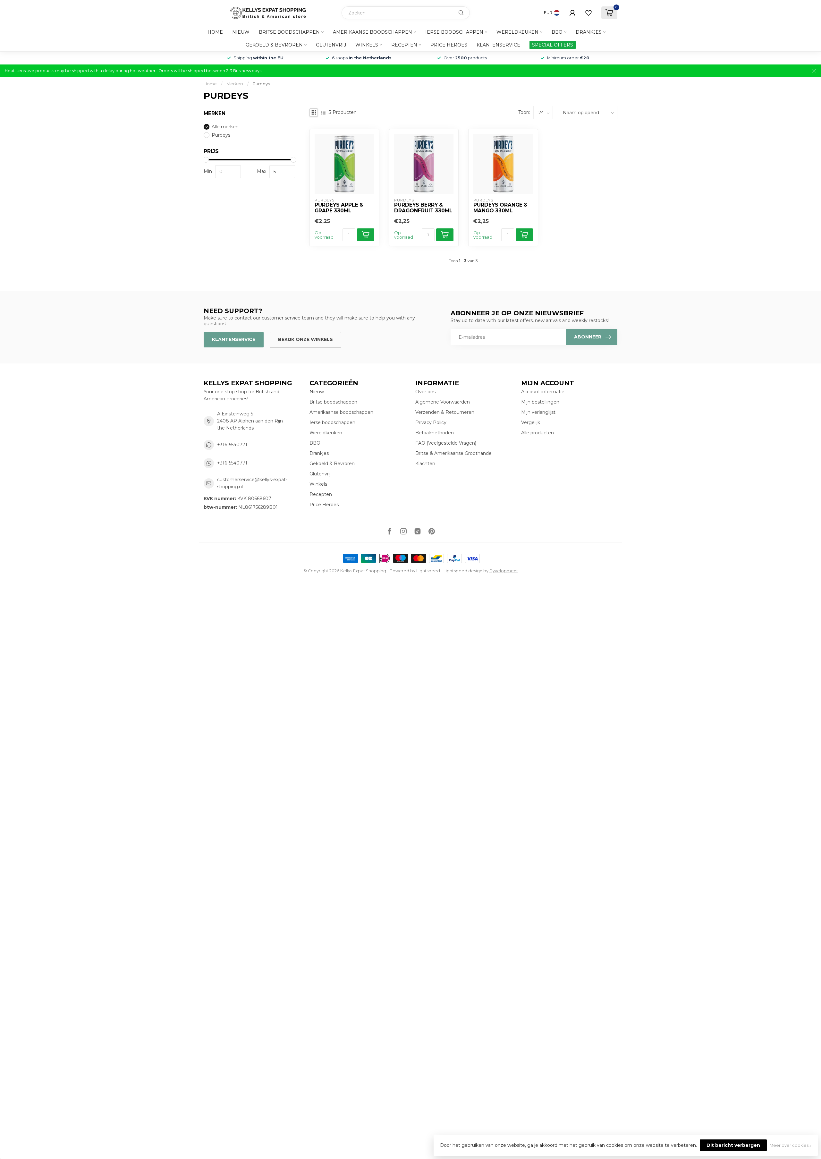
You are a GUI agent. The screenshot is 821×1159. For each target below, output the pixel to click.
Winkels (366, 45)
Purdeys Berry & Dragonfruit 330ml (423, 208)
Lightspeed (428, 570)
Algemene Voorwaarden (442, 402)
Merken (234, 83)
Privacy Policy (430, 422)
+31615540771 (232, 444)
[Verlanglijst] (588, 12)
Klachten (425, 463)
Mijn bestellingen (540, 402)
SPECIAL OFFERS (552, 45)
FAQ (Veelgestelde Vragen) (445, 443)
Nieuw (241, 32)
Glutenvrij (331, 45)
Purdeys (261, 83)
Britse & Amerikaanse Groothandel (454, 453)
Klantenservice (498, 45)
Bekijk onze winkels (305, 339)
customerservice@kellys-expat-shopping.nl (252, 483)
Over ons (425, 392)
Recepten (404, 45)
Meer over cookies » (790, 1145)
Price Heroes (448, 45)
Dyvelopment (503, 570)
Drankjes (589, 32)
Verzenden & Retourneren (444, 412)
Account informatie (542, 392)
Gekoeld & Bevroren (274, 45)
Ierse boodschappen (454, 32)
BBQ (557, 32)
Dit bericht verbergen (733, 1145)
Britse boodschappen (289, 32)
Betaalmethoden (434, 433)
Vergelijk (530, 422)
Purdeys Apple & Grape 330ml (339, 208)
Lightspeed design (463, 570)
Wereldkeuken (517, 32)
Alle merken (225, 126)
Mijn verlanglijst (538, 412)
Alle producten (537, 433)
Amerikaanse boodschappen (372, 32)
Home (215, 32)
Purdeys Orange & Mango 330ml (500, 208)
